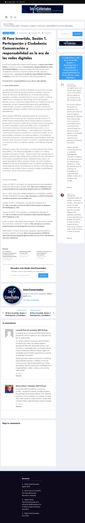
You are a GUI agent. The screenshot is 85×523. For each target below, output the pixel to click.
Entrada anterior (22, 310)
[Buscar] (11, 17)
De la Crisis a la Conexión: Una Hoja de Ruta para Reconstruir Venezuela (31, 493)
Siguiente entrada (35, 310)
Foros (12, 33)
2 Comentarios (47, 33)
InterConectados (23, 33)
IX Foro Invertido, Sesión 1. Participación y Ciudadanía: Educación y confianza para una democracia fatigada (16, 314)
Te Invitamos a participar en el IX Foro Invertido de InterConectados (44, 253)
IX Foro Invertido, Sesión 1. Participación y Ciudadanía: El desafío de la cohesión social (40, 314)
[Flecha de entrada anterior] (3, 313)
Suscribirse (43, 275)
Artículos (6, 33)
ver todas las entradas (31, 300)
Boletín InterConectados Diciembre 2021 (25, 252)
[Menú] (6, 17)
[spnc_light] (15, 17)
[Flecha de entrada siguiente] (53, 313)
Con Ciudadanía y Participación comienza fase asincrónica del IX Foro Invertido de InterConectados (9, 254)
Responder (19, 376)
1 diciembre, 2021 (71, 196)
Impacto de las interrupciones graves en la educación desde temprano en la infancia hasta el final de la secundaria (31, 504)
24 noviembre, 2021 (71, 86)
